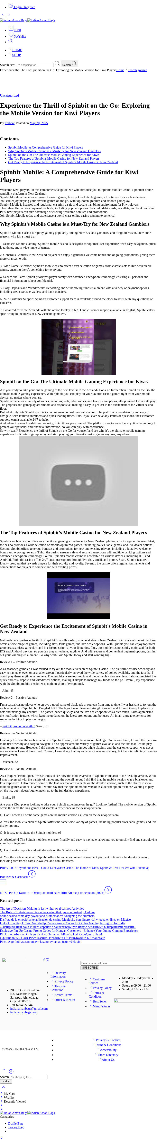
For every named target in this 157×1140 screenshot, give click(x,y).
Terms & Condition (58, 988)
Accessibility (108, 1050)
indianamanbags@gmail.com (29, 1008)
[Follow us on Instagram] (47, 960)
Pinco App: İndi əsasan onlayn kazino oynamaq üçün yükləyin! (41, 941)
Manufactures (101, 1006)
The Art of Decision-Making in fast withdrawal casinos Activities (42, 908)
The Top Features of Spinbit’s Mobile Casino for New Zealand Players (53, 158)
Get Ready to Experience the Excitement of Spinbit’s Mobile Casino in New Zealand (63, 162)
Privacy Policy (64, 981)
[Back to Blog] (3, 883)
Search (67, 64)
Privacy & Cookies (108, 1040)
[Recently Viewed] (11, 1073)
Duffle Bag (15, 1123)
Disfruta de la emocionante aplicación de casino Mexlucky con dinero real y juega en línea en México (65, 919)
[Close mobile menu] (1, 1109)
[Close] (2, 1093)
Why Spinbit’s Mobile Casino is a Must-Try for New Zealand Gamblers (54, 151)
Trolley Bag (16, 1127)
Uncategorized (137, 70)
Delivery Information (58, 974)
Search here (8, 64)
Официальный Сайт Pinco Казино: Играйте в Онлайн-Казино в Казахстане (52, 938)
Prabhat (10, 123)
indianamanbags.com (23, 1012)
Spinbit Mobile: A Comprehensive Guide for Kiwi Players (45, 147)
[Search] (10, 42)
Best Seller (100, 1001)
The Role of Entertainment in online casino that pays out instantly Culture (47, 912)
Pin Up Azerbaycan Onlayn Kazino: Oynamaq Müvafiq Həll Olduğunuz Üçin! (51, 934)
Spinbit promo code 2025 (18, 726)
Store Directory (108, 1055)
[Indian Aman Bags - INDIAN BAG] (27, 20)
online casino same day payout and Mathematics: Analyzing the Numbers (47, 916)
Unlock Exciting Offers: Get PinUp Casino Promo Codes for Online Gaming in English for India (62, 923)
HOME (17, 50)
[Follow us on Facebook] (44, 960)
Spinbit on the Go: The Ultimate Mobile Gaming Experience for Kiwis (53, 155)
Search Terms (63, 995)
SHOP (16, 55)
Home (120, 70)
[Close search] (3, 1090)
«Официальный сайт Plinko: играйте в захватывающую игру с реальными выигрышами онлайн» (68, 927)
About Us (108, 1059)
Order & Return (65, 999)
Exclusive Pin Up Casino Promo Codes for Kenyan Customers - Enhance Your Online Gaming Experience (69, 930)
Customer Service (97, 981)
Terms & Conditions (108, 1045)
